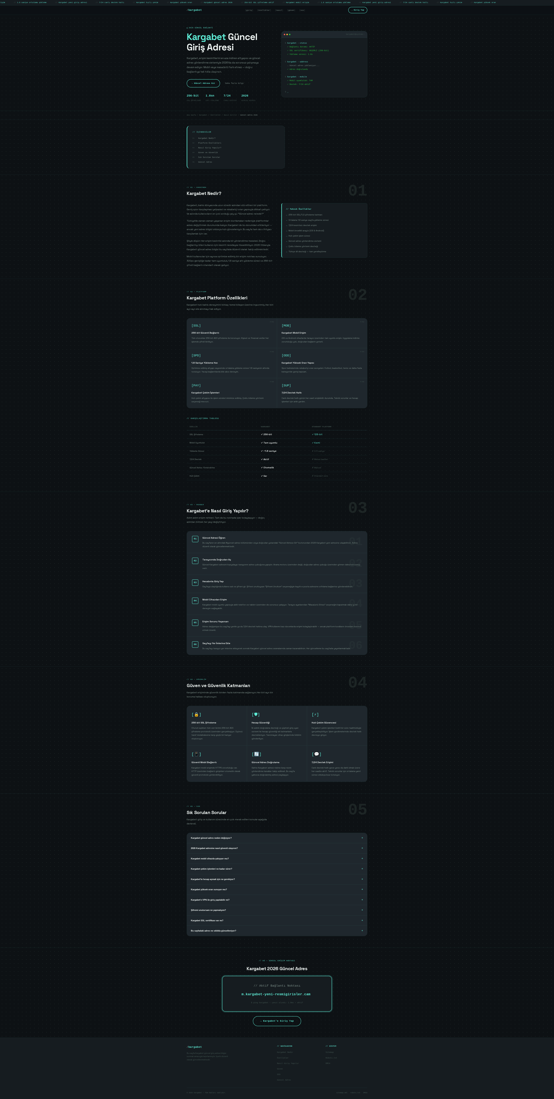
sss (302, 10)
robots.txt (355, 1093)
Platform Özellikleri (209, 143)
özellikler (264, 10)
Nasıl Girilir (230, 115)
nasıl (279, 10)
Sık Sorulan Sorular (209, 157)
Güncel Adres (205, 162)
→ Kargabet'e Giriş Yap (277, 1021)
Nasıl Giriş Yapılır (288, 1063)
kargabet (194, 10)
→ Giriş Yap (357, 10)
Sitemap (330, 1052)
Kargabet (203, 115)
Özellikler (215, 115)
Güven (280, 1069)
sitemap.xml (341, 1093)
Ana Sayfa (191, 115)
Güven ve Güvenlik (208, 152)
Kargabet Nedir (285, 1052)
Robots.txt (331, 1058)
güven (291, 10)
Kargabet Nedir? (207, 138)
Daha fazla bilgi (234, 83)
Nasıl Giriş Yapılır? (209, 148)
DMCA (328, 1063)
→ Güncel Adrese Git (203, 83)
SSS (278, 1074)
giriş (249, 10)
